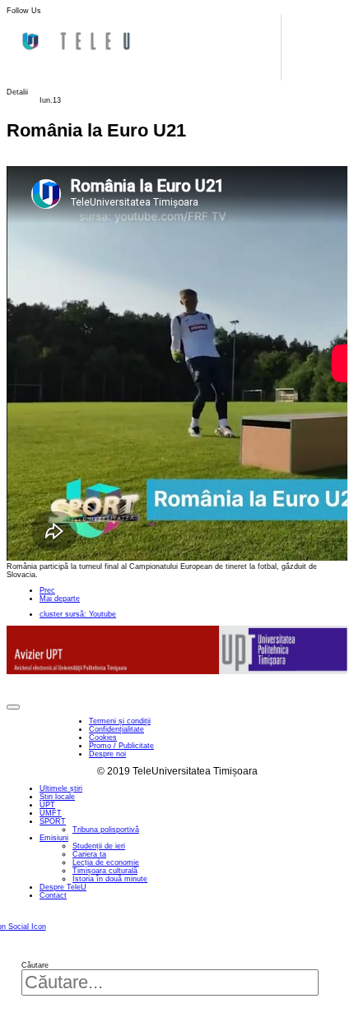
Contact (53, 895)
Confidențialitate (116, 729)
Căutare (35, 965)
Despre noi (107, 754)
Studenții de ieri (98, 846)
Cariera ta (89, 854)
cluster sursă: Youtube (78, 614)
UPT (47, 805)
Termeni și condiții (120, 721)
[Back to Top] (13, 707)
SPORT (53, 821)
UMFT (51, 813)
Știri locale (57, 797)
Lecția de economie (105, 862)
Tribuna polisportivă (105, 829)
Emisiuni (54, 838)
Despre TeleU (63, 887)
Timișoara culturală (104, 871)
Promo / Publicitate (121, 746)
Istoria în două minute (109, 879)
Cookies (103, 737)
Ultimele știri (61, 788)
